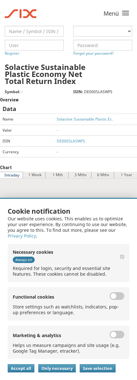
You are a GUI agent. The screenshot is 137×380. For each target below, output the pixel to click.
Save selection (97, 368)
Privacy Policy (22, 236)
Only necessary (57, 368)
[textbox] (34, 31)
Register (12, 53)
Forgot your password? (93, 53)
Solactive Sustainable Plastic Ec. (85, 119)
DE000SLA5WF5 (71, 141)
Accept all (21, 368)
